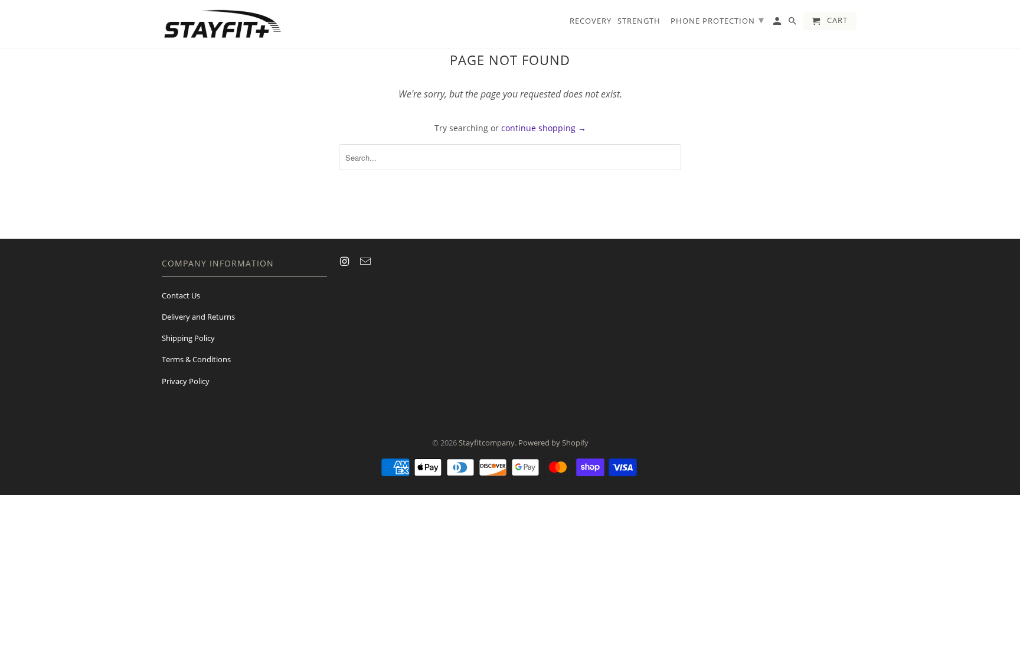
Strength (639, 21)
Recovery (591, 21)
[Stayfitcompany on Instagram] (345, 261)
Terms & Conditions (196, 359)
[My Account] (778, 23)
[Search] (793, 23)
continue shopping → (543, 128)
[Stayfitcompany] (222, 24)
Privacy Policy (186, 381)
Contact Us (181, 295)
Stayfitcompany (487, 442)
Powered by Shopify (553, 442)
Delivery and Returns (198, 316)
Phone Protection (717, 19)
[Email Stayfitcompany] (366, 261)
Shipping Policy (188, 338)
